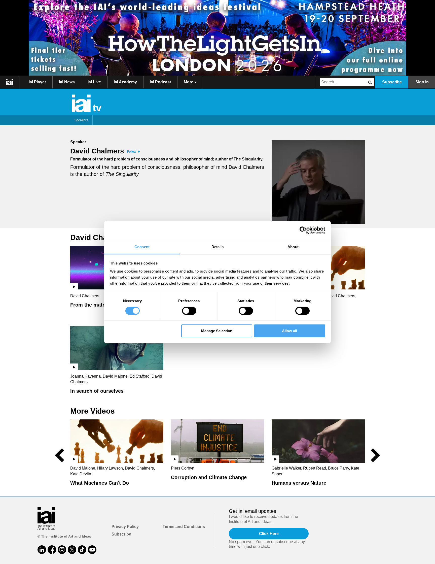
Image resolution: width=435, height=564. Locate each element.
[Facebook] (52, 549)
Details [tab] (217, 246)
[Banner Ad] (217, 38)
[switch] (189, 311)
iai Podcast (160, 82)
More (189, 82)
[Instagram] (62, 549)
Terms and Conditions (184, 526)
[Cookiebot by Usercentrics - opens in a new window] (303, 230)
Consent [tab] (142, 246)
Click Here (269, 534)
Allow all (289, 331)
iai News (67, 82)
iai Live (94, 82)
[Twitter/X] (72, 549)
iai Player (37, 82)
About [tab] (293, 246)
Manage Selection (216, 331)
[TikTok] (82, 549)
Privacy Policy (125, 526)
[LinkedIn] (42, 549)
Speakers (81, 120)
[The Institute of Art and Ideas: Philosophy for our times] (9, 82)
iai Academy (125, 82)
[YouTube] (92, 549)
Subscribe (392, 82)
